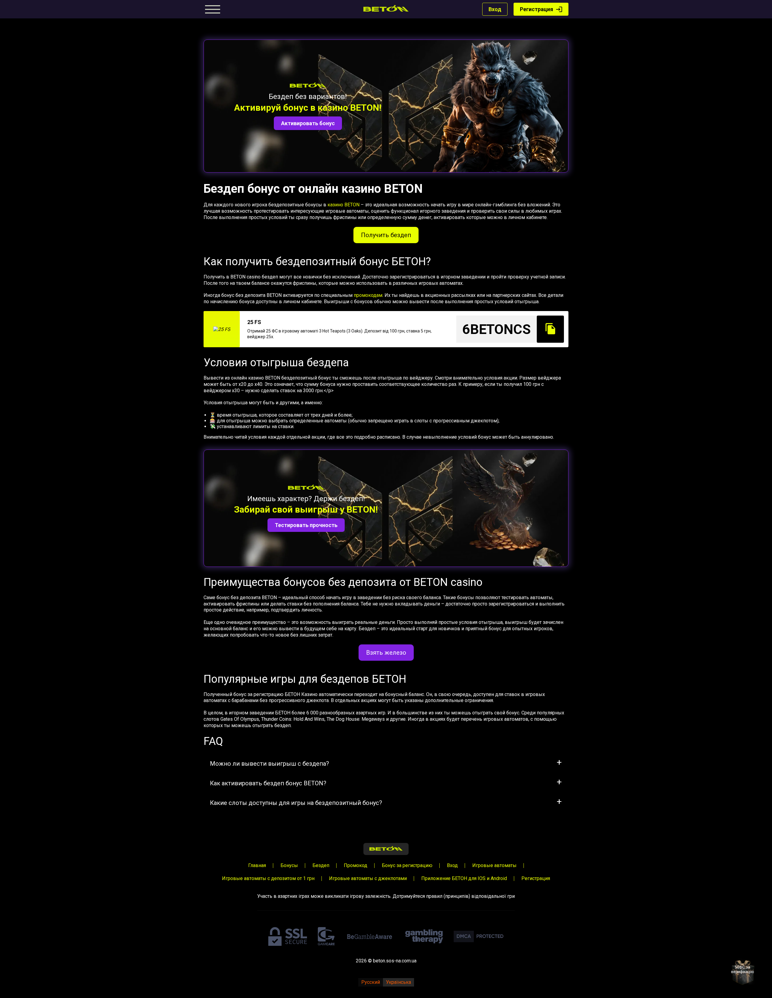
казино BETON (343, 205)
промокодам (368, 295)
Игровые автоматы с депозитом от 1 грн (268, 878)
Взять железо (386, 652)
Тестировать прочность (306, 525)
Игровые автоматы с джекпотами (368, 878)
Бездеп (320, 865)
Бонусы (289, 865)
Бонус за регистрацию (407, 865)
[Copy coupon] (550, 329)
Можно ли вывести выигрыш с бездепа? (269, 763)
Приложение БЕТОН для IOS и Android (464, 878)
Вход (495, 9)
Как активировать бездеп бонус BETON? (268, 783)
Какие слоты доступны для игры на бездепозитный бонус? (296, 802)
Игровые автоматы (494, 865)
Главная (257, 865)
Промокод (355, 865)
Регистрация (536, 9)
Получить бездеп (386, 235)
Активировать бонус (308, 123)
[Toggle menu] (213, 9)
